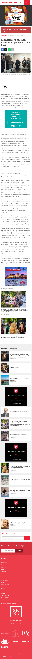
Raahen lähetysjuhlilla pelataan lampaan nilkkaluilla (20, 491)
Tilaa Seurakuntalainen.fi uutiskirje (13, 534)
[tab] (4, 348)
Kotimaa (4, 35)
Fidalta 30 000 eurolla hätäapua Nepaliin (20, 479)
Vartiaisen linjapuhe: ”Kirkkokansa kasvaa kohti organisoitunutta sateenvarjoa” (15, 30)
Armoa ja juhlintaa (14, 367)
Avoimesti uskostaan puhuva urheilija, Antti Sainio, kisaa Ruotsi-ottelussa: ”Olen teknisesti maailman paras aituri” (20, 356)
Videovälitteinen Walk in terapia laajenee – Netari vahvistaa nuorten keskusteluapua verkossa (14, 336)
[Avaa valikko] (20, 2)
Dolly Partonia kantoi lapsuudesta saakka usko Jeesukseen (18, 435)
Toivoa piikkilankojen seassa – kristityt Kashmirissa (19, 379)
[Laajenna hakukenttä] (27, 2)
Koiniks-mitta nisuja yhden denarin (18, 411)
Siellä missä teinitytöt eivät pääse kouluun (18, 523)
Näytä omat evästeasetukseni (8, 603)
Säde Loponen (4, 81)
